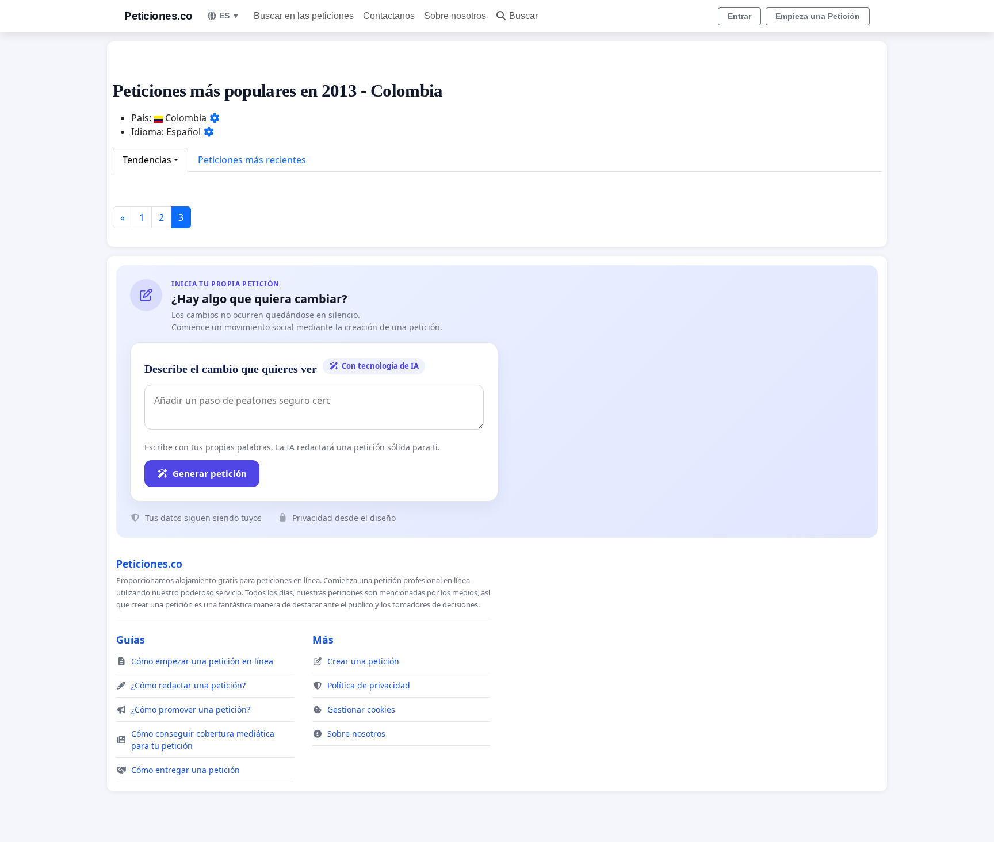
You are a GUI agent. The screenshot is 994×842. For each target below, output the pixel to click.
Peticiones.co (158, 16)
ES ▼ (229, 15)
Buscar (523, 16)
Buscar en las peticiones (304, 16)
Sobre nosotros (455, 16)
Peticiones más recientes (252, 160)
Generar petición (210, 473)
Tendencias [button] (147, 160)
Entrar (739, 16)
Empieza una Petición (817, 16)
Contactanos (389, 16)
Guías (130, 639)
